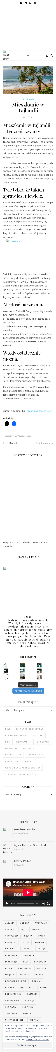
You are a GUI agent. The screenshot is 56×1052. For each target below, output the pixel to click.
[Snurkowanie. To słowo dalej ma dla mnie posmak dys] (22, 665)
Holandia (28, 955)
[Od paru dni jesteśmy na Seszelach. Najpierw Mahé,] (39, 671)
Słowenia (28, 1007)
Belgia (35, 929)
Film (7, 742)
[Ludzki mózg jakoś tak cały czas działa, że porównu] (22, 671)
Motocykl (11, 748)
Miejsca (9, 975)
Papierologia (13, 755)
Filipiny (39, 942)
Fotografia (43, 742)
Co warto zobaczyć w (29, 729)
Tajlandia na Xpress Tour (38, 410)
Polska (36, 981)
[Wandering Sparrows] (28, 28)
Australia (41, 923)
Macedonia (24, 968)
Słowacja (11, 1007)
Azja (23, 929)
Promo (44, 987)
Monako (25, 975)
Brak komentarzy (44, 443)
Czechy (28, 936)
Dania (41, 936)
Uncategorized (14, 1020)
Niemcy (39, 975)
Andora (24, 923)
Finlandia (11, 949)
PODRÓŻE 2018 (35, 755)
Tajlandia (28, 99)
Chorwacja (11, 936)
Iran (25, 962)
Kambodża (40, 962)
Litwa (8, 968)
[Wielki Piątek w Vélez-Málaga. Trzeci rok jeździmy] (6, 665)
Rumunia (32, 994)
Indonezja (11, 962)
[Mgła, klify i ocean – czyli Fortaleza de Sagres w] (39, 676)
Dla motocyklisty (16, 735)
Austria (10, 929)
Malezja (41, 968)
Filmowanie (23, 742)
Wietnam (35, 1020)
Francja (27, 949)
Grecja (42, 949)
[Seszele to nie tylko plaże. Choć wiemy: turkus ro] (6, 671)
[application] (28, 893)
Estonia (10, 942)
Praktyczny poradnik (18, 761)
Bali (7, 729)
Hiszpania (11, 955)
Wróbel (13, 443)
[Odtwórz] (7, 903)
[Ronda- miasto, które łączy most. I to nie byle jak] (22, 676)
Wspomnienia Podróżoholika (18, 436)
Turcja (27, 1013)
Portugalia (27, 987)
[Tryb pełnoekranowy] (48, 903)
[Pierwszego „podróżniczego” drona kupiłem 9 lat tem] (39, 665)
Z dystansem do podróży (20, 774)
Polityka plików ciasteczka (37, 1039)
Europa (25, 942)
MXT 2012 (28, 748)
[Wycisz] (43, 903)
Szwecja (30, 1000)
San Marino (12, 1000)
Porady (9, 987)
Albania (9, 923)
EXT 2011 (38, 735)
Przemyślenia (13, 994)
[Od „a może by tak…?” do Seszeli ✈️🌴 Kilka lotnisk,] (6, 676)
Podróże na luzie (15, 981)
